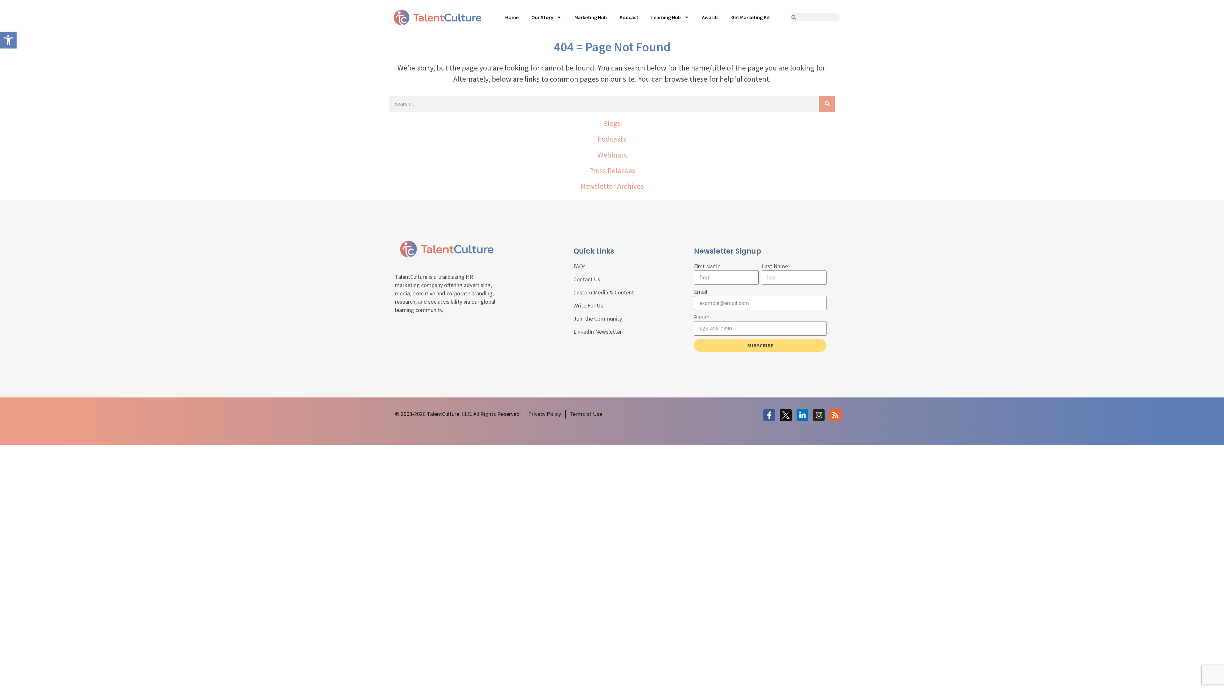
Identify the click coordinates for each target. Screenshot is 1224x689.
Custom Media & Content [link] (603, 292)
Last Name (775, 266)
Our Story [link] (542, 17)
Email (700, 291)
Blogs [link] (612, 123)
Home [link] (512, 17)
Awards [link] (710, 17)
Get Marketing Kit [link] (750, 17)
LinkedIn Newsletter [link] (597, 331)
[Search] (827, 104)
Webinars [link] (612, 155)
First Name (707, 266)
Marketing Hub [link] (590, 17)
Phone (701, 317)
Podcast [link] (629, 17)
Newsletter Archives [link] (612, 186)
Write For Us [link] (588, 305)
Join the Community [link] (597, 318)
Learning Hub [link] (666, 17)
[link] (8, 40)
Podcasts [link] (612, 139)
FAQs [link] (579, 266)
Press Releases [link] (612, 170)
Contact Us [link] (586, 279)
